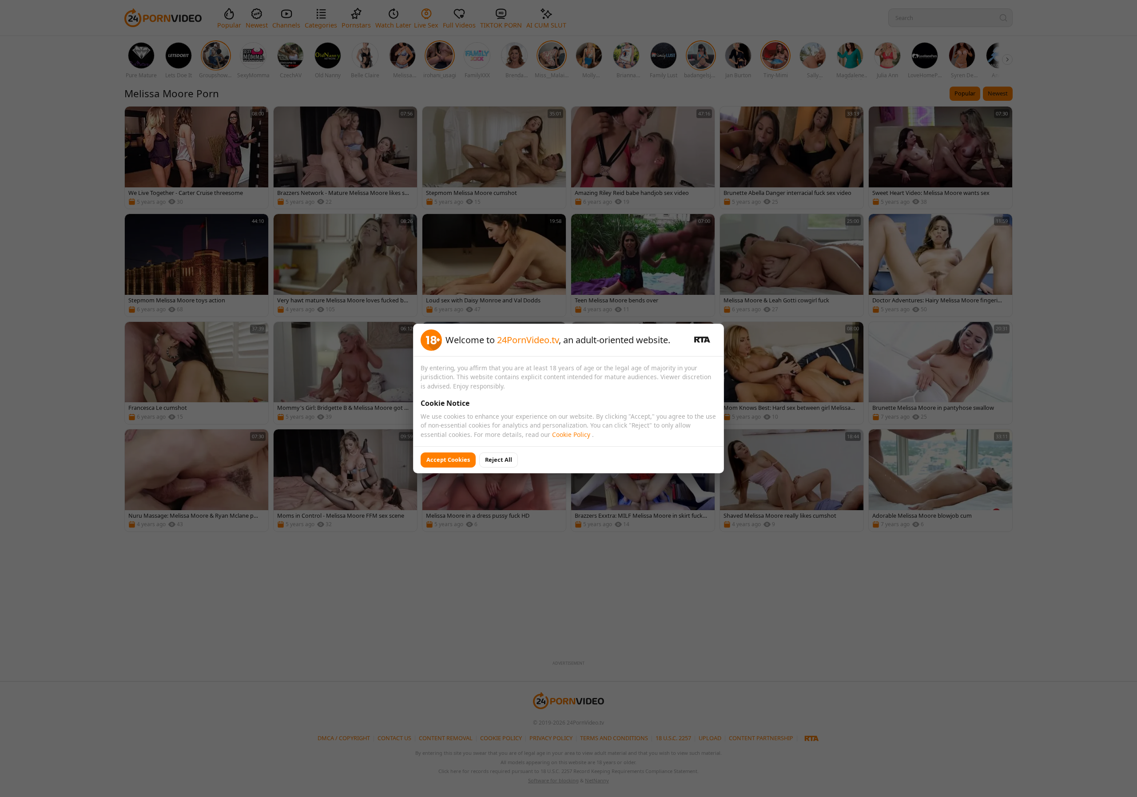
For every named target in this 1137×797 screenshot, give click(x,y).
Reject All (498, 460)
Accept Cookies (448, 460)
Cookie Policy (572, 434)
